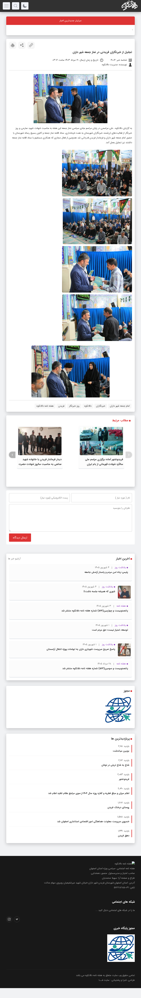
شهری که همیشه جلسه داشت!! (99, 591)
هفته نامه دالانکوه (45, 406)
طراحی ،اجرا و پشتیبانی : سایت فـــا (117, 980)
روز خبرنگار (74, 406)
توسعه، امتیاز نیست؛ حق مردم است (110, 630)
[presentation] (129, 455)
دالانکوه (118, 128)
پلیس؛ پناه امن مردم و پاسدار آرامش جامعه (106, 572)
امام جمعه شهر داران (120, 406)
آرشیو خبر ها (14, 559)
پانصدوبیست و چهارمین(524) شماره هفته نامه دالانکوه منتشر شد (95, 611)
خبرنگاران (100, 406)
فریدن (61, 406)
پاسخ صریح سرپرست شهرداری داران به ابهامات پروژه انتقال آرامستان (80, 649)
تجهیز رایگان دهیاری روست (119, 30)
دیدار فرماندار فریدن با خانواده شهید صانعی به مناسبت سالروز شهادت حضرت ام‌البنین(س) (40, 464)
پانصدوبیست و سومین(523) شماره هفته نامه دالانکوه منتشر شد (95, 668)
